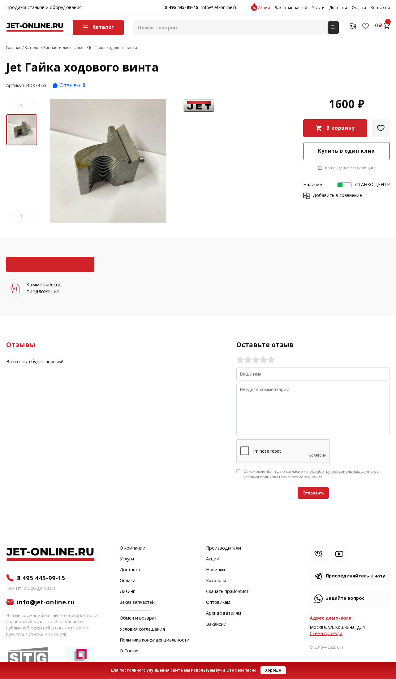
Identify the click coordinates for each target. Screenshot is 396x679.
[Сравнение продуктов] (353, 25)
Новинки (215, 570)
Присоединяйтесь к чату (355, 576)
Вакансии (216, 624)
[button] (21, 105)
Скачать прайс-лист (227, 592)
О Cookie (129, 651)
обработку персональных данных (342, 471)
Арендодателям (223, 613)
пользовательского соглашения (291, 477)
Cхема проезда (326, 633)
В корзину (340, 128)
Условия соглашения (142, 629)
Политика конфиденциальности (154, 640)
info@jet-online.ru (219, 8)
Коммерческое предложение (44, 288)
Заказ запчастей (291, 8)
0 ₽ (378, 25)
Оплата (359, 8)
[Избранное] (365, 25)
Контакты (380, 8)
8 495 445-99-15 (181, 8)
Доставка (338, 8)
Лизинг (127, 592)
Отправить (313, 492)
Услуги (318, 8)
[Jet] (198, 106)
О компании (132, 548)
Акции (264, 8)
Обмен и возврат (138, 618)
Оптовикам (218, 602)
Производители (223, 548)
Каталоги (216, 581)
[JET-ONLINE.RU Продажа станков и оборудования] (34, 27)
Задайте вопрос (345, 598)
